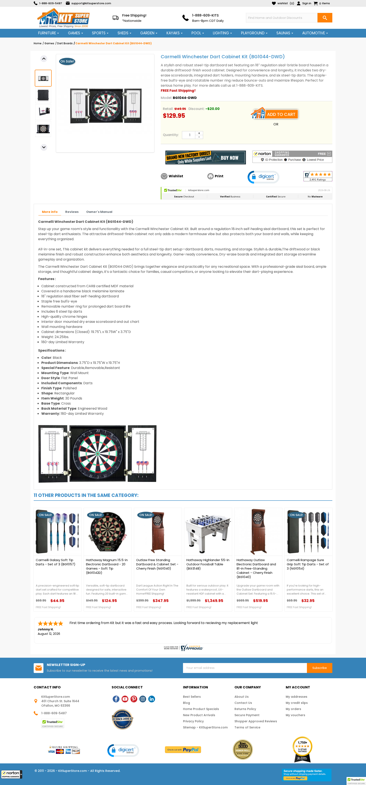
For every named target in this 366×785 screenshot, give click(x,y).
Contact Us (243, 703)
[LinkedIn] (151, 699)
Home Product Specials (201, 709)
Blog (186, 703)
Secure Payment (246, 715)
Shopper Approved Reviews (255, 721)
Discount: (197, 108)
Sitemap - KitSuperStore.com (205, 727)
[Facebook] (116, 699)
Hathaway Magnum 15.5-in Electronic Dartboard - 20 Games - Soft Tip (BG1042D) (107, 566)
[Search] (324, 17)
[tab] (49, 212)
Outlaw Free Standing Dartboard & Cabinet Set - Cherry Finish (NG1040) (157, 564)
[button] (11, 774)
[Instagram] (142, 699)
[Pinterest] (133, 699)
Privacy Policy (193, 721)
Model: (166, 97)
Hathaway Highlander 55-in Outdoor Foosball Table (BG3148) (207, 564)
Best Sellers (192, 697)
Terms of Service (247, 727)
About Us (241, 697)
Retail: (168, 108)
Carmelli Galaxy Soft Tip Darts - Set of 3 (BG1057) (55, 562)
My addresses (296, 697)
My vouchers (295, 715)
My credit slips (297, 703)
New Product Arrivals (199, 715)
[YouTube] (125, 699)
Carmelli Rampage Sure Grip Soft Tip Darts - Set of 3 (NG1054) (308, 564)
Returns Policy (245, 709)
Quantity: (171, 134)
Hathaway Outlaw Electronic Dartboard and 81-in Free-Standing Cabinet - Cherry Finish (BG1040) (256, 568)
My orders (293, 709)
